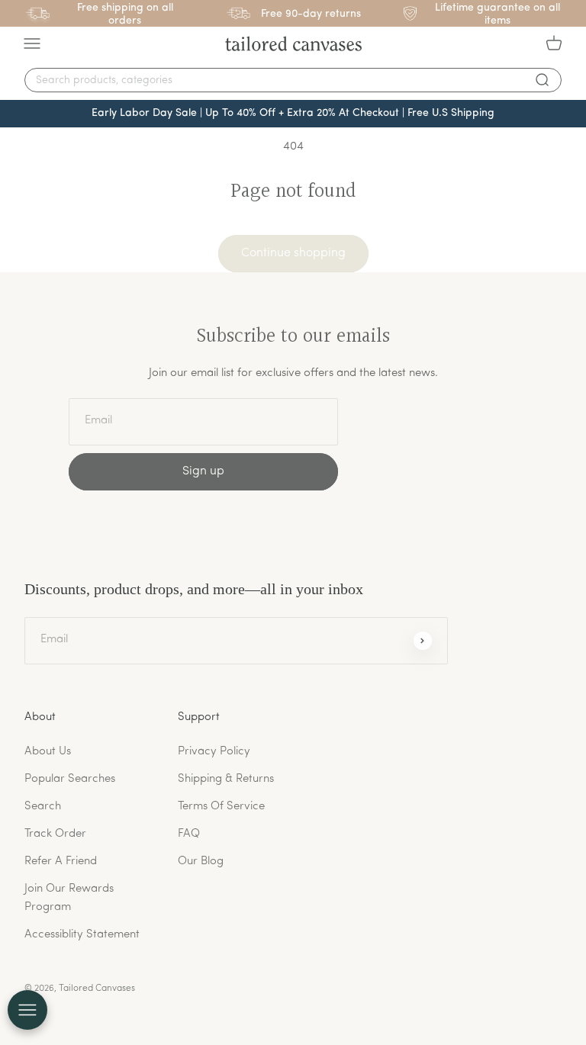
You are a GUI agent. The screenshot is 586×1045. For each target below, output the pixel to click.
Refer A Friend (60, 861)
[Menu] (32, 43)
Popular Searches (69, 779)
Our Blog (201, 861)
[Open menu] (27, 1010)
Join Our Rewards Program (69, 898)
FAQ (189, 834)
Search (42, 806)
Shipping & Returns (226, 779)
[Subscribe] (423, 641)
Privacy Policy (214, 751)
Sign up (203, 471)
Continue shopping (293, 253)
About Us (47, 751)
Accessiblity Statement (82, 934)
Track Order (55, 834)
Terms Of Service (221, 806)
